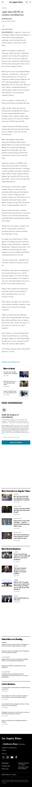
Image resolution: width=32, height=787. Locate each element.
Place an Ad (5, 769)
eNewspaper (5, 763)
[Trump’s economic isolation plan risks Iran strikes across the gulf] (7, 509)
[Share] (3, 26)
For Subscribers (6, 657)
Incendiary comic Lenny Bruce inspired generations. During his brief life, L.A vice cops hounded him (15, 675)
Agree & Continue (16, 442)
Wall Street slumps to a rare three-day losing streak (9, 383)
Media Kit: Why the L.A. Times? (23, 764)
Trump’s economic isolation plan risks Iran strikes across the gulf (22, 510)
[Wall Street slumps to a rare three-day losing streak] (24, 384)
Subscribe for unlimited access (9, 747)
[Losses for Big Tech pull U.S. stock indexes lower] (24, 393)
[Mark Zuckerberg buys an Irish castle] (7, 598)
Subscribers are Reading (12, 639)
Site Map (4, 750)
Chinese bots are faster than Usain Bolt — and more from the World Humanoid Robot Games (22, 523)
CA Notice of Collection (9, 781)
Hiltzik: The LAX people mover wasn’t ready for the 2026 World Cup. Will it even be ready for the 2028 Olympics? (21, 585)
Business (4, 402)
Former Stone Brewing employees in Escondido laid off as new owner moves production (22, 557)
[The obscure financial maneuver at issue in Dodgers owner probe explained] (7, 569)
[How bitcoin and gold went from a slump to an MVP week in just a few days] (7, 535)
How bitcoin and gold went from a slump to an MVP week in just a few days (21, 536)
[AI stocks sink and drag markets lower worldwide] (24, 374)
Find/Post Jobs (6, 766)
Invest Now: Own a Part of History (23, 767)
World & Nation (17, 506)
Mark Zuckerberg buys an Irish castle (21, 599)
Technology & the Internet (15, 402)
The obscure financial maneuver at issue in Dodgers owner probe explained (20, 571)
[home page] (16, 2)
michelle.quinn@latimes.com (11, 362)
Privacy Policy (5, 432)
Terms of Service (21, 425)
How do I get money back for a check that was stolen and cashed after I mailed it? (22, 498)
